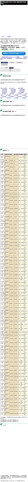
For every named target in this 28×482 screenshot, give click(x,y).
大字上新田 (20, 88)
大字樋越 (4, 96)
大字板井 (24, 95)
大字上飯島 (22, 89)
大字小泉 (19, 93)
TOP (3, 36)
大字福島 (12, 96)
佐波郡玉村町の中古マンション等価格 (11, 57)
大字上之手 (11, 88)
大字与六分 (4, 92)
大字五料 (13, 92)
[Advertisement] (14, 20)
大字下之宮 (4, 91)
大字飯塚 (24, 97)
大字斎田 (16, 95)
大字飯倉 (16, 97)
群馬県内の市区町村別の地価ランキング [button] (13, 53)
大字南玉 (4, 93)
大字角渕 (8, 97)
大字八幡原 (21, 92)
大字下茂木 (22, 91)
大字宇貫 (12, 93)
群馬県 (9, 36)
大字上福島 (4, 89)
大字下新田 (13, 91)
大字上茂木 (13, 89)
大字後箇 (8, 95)
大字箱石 (19, 96)
